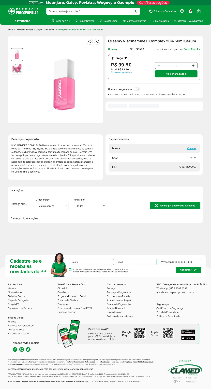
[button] (162, 11)
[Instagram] (21, 349)
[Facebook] (15, 349)
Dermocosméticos (24, 29)
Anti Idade (49, 29)
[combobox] (93, 11)
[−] (159, 65)
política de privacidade (118, 271)
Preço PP (121, 58)
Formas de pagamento (121, 72)
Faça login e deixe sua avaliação (177, 205)
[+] (193, 65)
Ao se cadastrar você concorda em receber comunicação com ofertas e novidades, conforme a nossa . (101, 270)
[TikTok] (28, 349)
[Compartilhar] (97, 42)
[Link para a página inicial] (10, 29)
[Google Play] (188, 332)
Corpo (39, 29)
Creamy (191, 148)
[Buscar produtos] (136, 11)
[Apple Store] (188, 338)
